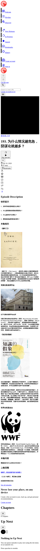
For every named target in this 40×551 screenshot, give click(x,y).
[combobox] (11, 90)
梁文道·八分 (5, 136)
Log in (13, 92)
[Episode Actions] (3, 160)
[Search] (3, 85)
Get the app (5, 82)
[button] (20, 10)
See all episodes (6, 485)
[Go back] (3, 76)
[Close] (3, 513)
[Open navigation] (3, 94)
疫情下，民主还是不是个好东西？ (11, 472)
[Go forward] (3, 80)
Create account (6, 92)
